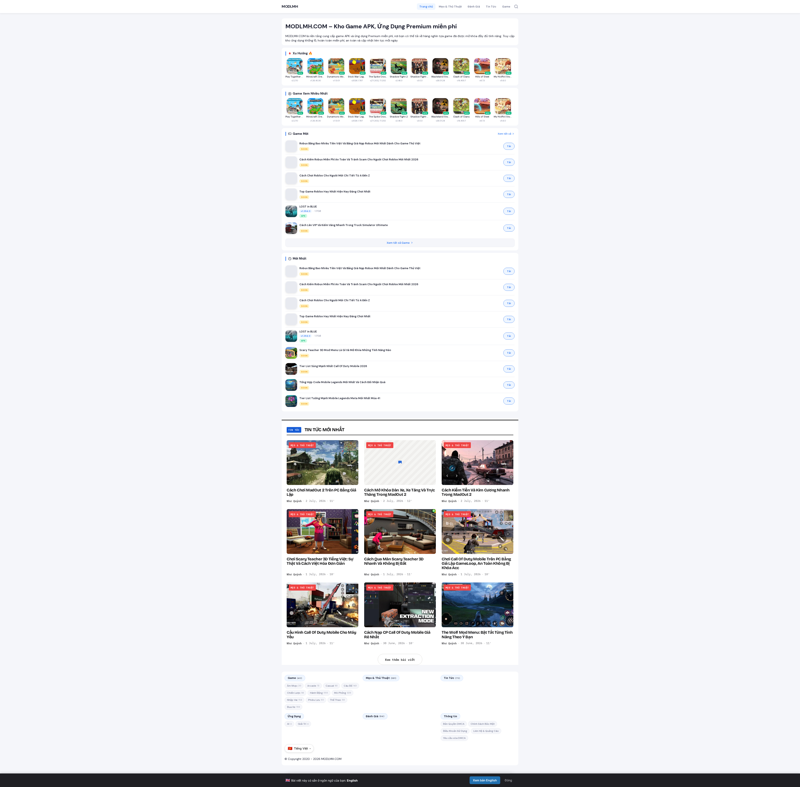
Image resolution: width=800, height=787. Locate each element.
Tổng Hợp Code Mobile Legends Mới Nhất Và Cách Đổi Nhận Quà (342, 382)
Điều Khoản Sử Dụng (455, 731)
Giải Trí (303, 724)
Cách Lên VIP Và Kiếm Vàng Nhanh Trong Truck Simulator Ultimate (343, 225)
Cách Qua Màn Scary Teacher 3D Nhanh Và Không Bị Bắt (394, 561)
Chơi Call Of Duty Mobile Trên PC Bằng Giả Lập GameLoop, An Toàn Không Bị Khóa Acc (476, 563)
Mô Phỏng (342, 693)
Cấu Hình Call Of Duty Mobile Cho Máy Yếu (321, 634)
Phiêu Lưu (316, 700)
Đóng (508, 780)
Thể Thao (337, 700)
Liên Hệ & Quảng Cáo (486, 731)
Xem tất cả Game (398, 243)
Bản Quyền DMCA (453, 724)
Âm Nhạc (294, 685)
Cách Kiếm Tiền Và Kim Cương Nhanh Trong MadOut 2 (475, 492)
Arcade (313, 685)
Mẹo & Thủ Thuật (450, 6)
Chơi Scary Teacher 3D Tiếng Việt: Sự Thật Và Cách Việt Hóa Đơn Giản (320, 561)
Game (506, 6)
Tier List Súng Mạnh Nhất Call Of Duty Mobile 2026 (333, 366)
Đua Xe (293, 707)
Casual (332, 685)
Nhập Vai (294, 700)
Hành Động (319, 693)
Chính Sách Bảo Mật (483, 724)
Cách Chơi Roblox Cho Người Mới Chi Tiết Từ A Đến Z (334, 175)
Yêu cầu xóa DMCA (454, 738)
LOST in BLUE (308, 206)
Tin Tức (491, 6)
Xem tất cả (504, 133)
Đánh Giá (474, 6)
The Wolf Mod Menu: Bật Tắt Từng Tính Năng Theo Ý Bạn (477, 634)
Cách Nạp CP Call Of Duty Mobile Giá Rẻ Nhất (397, 634)
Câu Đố (350, 685)
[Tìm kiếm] (516, 6)
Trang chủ (426, 6)
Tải (509, 146)
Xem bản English (485, 780)
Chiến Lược (295, 693)
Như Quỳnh (294, 501)
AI (289, 724)
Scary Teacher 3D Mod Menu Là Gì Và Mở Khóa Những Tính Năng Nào (345, 350)
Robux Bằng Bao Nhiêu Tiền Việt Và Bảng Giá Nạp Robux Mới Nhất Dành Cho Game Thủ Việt (359, 143)
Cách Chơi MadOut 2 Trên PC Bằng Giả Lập (321, 492)
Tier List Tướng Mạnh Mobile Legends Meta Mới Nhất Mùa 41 (339, 398)
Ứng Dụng (294, 716)
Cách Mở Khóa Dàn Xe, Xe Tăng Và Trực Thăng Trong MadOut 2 (399, 492)
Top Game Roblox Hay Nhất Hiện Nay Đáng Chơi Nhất (334, 191)
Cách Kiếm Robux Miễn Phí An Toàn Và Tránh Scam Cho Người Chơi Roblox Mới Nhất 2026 (358, 159)
